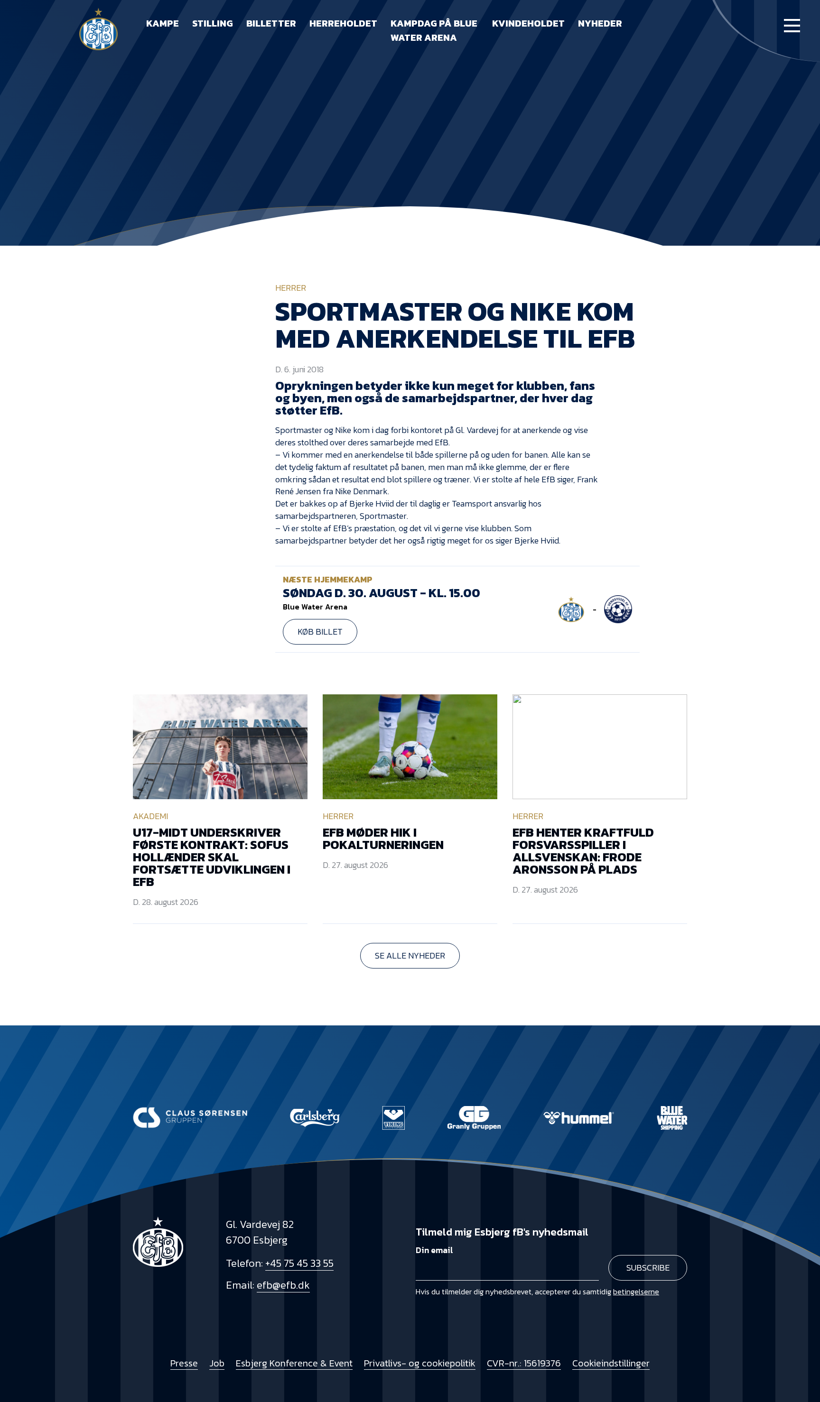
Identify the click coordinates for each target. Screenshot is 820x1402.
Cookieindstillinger (611, 1363)
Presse (184, 1363)
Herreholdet (343, 23)
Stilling (212, 23)
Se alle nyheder (410, 955)
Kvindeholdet (528, 23)
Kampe (162, 23)
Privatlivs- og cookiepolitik (419, 1363)
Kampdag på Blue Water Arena (434, 30)
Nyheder (600, 23)
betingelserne (636, 1291)
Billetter (271, 23)
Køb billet (320, 631)
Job (216, 1363)
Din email (434, 1250)
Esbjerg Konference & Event (294, 1363)
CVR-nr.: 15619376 (524, 1363)
